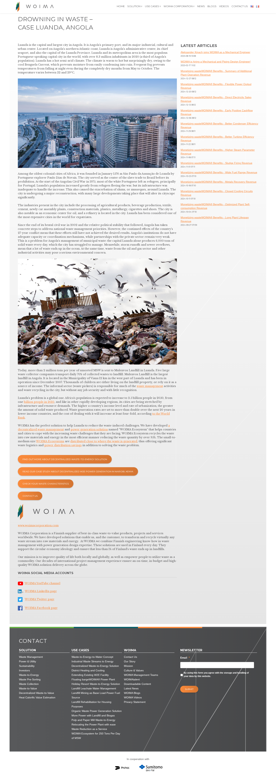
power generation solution (89, 429)
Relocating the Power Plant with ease (94, 724)
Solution (133, 6)
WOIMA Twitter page (39, 599)
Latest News (131, 688)
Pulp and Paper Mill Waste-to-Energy (93, 719)
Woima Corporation (178, 6)
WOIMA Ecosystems (50, 441)
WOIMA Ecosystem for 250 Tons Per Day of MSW (96, 736)
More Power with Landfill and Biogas (93, 715)
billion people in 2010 (39, 402)
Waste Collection (29, 683)
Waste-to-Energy (29, 674)
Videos (224, 6)
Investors (24, 670)
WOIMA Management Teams (141, 674)
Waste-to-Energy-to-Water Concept (92, 656)
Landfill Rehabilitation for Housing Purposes (91, 704)
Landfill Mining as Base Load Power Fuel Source (96, 695)
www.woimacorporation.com (38, 525)
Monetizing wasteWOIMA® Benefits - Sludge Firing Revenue (216, 163)
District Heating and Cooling (88, 670)
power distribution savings (63, 445)
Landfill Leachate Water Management (94, 688)
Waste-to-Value (28, 688)
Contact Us (240, 6)
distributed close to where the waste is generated (103, 441)
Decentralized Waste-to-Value (36, 692)
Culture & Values (134, 670)
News (201, 6)
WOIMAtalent (132, 679)
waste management (150, 386)
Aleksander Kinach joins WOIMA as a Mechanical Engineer (215, 52)
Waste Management (31, 656)
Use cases (152, 6)
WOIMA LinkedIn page (41, 591)
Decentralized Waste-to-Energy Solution (95, 665)
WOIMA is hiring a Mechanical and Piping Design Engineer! (216, 61)
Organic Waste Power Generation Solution (97, 710)
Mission (128, 665)
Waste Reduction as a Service (89, 728)
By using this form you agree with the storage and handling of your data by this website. (216, 675)
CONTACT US (30, 495)
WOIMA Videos (133, 697)
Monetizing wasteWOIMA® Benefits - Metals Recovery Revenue (218, 181)
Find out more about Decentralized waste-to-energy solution (65, 459)
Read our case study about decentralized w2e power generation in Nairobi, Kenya (78, 471)
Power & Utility (27, 661)
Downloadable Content (137, 683)
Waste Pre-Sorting (30, 679)
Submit (189, 689)
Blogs (211, 6)
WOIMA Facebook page (41, 608)
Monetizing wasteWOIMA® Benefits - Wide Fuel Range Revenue (219, 172)
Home (121, 6)
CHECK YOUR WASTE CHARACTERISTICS (46, 483)
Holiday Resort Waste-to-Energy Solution (96, 683)
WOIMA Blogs (132, 692)
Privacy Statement (135, 701)
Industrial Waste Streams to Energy (92, 661)
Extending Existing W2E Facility (90, 674)
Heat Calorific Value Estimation (37, 697)
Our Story (129, 661)
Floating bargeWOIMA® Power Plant (93, 679)
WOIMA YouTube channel (42, 583)
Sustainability (27, 665)
